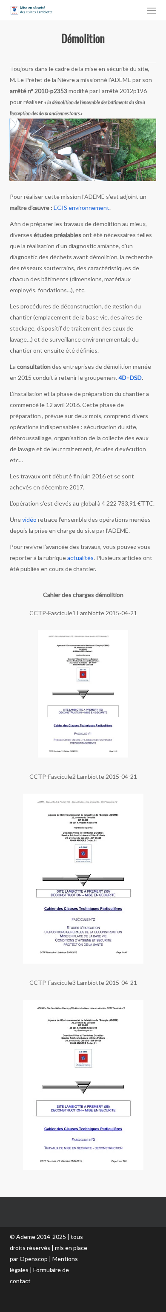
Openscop (34, 1258)
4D (122, 377)
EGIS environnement (81, 207)
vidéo (29, 519)
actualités (80, 557)
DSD (136, 377)
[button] (151, 10)
